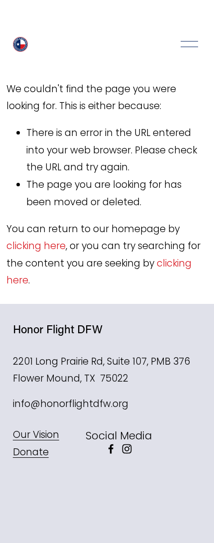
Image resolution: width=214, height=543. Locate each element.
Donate (31, 452)
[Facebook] (111, 449)
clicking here (36, 246)
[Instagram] (127, 449)
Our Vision (36, 434)
